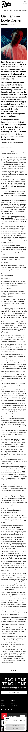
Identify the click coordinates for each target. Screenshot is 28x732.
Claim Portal (14, 705)
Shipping (13, 702)
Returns (13, 703)
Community (5, 10)
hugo (14, 122)
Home (2, 700)
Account (25, 3)
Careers (13, 700)
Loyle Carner (6, 62)
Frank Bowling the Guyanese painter (14, 484)
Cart (26, 6)
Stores (3, 703)
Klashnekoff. (10, 207)
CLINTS (6, 624)
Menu (25, 1)
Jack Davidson (14, 142)
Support (3, 705)
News (11, 10)
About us (3, 702)
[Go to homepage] (6, 4)
